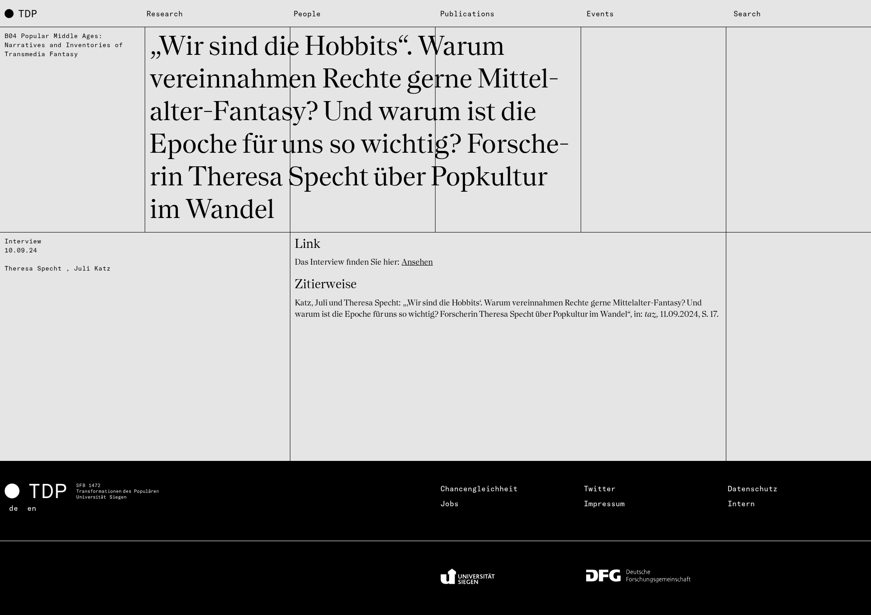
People (307, 13)
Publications (467, 13)
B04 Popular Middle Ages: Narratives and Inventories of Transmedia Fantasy (64, 45)
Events (600, 13)
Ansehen (417, 262)
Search (747, 13)
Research (165, 13)
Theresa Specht (33, 268)
